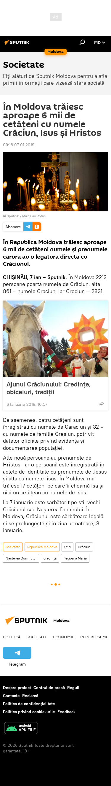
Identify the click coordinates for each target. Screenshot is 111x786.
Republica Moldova (42, 547)
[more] (101, 404)
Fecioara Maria (75, 558)
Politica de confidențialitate (29, 703)
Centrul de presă (49, 687)
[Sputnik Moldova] (18, 44)
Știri (67, 547)
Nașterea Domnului (21, 558)
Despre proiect (17, 687)
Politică (11, 636)
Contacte (11, 695)
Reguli (73, 687)
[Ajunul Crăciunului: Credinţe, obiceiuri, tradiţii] (55, 339)
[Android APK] (21, 728)
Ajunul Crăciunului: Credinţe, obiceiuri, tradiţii (49, 388)
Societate (13, 547)
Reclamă (30, 695)
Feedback (66, 711)
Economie (63, 636)
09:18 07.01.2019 (18, 144)
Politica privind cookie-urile (29, 711)
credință (50, 558)
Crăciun (84, 547)
